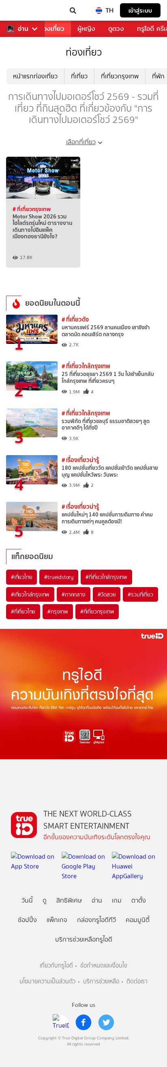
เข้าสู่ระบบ (140, 10)
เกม (117, 900)
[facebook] (83, 1022)
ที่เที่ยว (79, 76)
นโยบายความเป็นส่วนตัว (47, 981)
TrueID (22, 10)
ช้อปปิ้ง (27, 919)
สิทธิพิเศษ (69, 900)
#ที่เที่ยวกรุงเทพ (97, 611)
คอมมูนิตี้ (138, 919)
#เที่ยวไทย (21, 577)
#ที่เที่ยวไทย (23, 611)
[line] (61, 1022)
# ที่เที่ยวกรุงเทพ (32, 209)
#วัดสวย (107, 594)
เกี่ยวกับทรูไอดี (56, 965)
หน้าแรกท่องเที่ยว (35, 76)
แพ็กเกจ (57, 919)
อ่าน (23, 29)
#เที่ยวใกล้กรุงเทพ (30, 594)
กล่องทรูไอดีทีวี (96, 919)
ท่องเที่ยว (51, 29)
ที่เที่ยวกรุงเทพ (120, 76)
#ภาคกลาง (73, 594)
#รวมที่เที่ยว (140, 594)
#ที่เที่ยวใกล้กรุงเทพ (106, 577)
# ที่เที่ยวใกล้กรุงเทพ (86, 366)
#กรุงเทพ (57, 611)
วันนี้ (27, 900)
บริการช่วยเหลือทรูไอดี (83, 939)
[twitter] (106, 1022)
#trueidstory (58, 577)
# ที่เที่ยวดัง (75, 319)
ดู (45, 900)
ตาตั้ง (138, 900)
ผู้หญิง (86, 29)
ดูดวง (116, 29)
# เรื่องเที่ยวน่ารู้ (80, 459)
